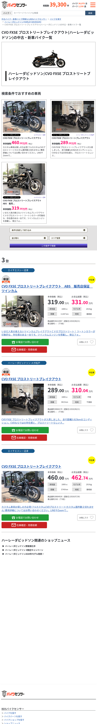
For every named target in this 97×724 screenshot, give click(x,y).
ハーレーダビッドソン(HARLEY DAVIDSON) (23, 21)
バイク (6, 12)
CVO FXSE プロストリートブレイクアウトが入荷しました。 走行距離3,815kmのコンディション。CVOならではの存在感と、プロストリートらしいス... (47, 421)
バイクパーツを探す (13, 716)
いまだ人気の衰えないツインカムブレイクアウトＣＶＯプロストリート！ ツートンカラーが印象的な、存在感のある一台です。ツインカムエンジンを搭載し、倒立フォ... (48, 333)
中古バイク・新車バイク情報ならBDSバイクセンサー (24, 19)
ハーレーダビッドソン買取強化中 (20, 546)
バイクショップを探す (14, 719)
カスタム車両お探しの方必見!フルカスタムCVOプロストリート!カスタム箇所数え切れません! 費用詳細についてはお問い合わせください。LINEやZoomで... (47, 508)
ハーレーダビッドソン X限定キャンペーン (24, 550)
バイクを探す (55, 19)
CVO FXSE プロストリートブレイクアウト (31, 379)
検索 (90, 12)
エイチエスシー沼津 (18, 270)
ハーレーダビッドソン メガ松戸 (24, 362)
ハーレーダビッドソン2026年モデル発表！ (24, 553)
